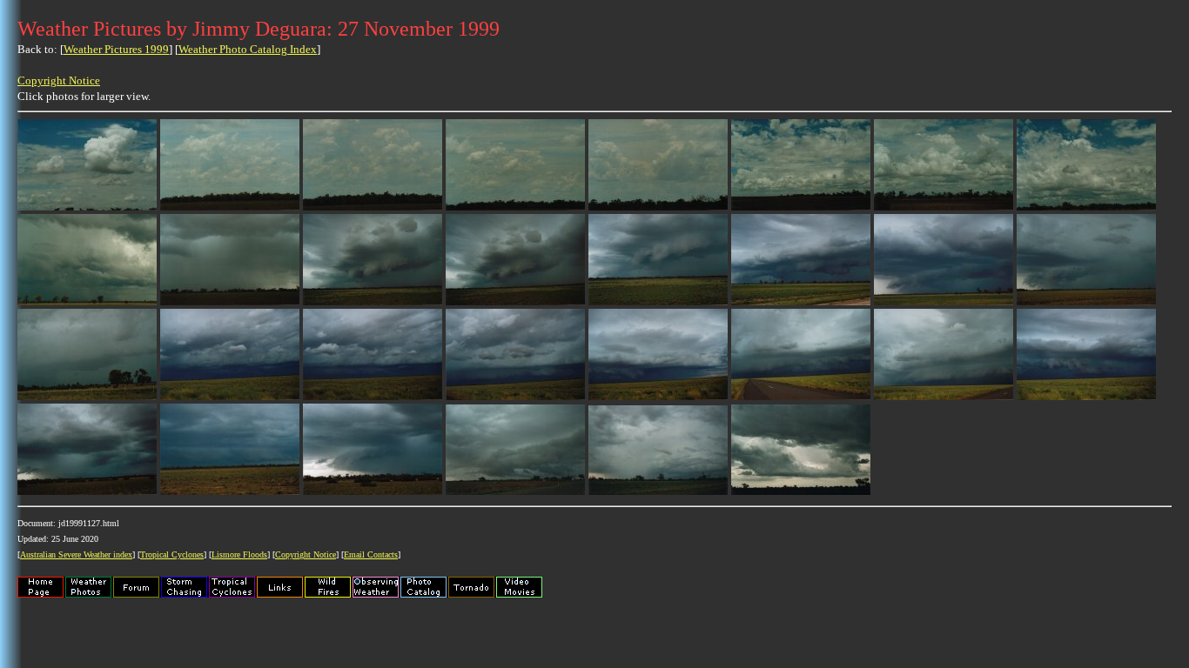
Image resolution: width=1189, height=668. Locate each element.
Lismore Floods (239, 554)
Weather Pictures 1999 (116, 49)
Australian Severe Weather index (76, 554)
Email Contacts (371, 554)
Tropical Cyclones (172, 554)
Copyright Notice (58, 80)
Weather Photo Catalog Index (247, 49)
